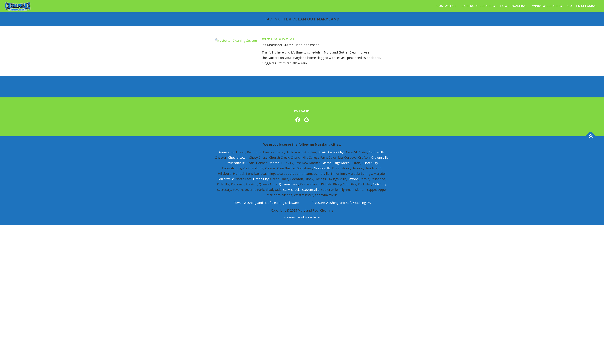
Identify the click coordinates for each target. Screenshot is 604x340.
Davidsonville (235, 163)
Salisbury (379, 184)
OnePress (290, 217)
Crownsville (379, 157)
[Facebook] (297, 119)
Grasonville (322, 168)
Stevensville (310, 189)
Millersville (226, 179)
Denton (274, 163)
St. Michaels (291, 189)
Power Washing (513, 6)
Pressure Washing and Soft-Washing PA (341, 203)
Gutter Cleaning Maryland (278, 39)
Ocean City (261, 179)
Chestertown (237, 157)
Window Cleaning (547, 6)
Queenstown (288, 184)
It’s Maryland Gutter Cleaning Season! (291, 44)
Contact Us (446, 6)
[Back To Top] (590, 136)
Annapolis (226, 152)
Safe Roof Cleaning (478, 6)
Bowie (322, 152)
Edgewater (341, 163)
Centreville (376, 152)
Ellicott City (370, 163)
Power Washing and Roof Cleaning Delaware (266, 203)
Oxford (353, 179)
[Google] (306, 119)
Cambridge (336, 152)
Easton (327, 163)
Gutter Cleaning (582, 6)
